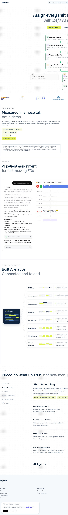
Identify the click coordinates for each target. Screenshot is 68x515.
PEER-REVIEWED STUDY (8, 108)
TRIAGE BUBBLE (6, 162)
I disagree (13, 511)
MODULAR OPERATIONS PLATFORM (11, 265)
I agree (5, 511)
